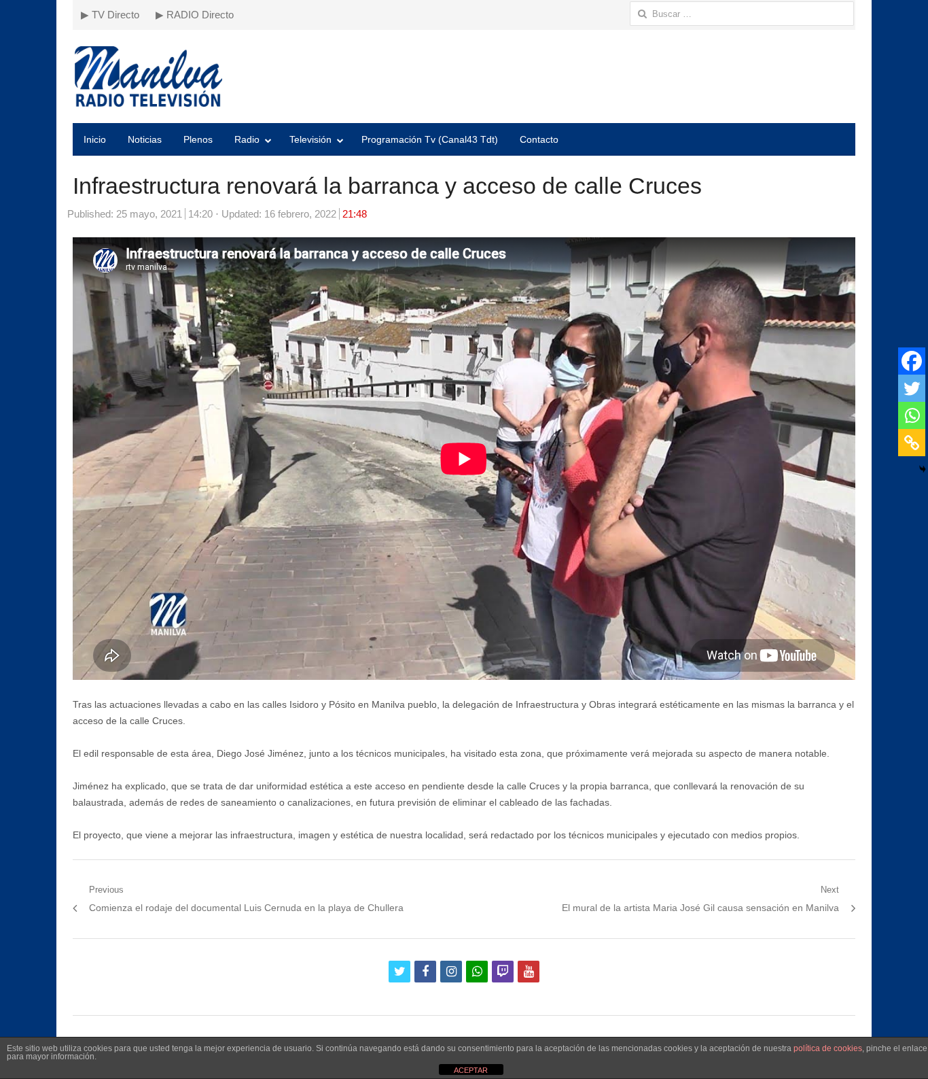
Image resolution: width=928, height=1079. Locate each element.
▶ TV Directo (110, 14)
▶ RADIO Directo (195, 14)
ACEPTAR (471, 1070)
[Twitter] (911, 388)
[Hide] (922, 469)
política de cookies (827, 1048)
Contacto (539, 139)
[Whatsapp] (911, 415)
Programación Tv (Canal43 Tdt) (429, 139)
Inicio (95, 139)
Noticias (145, 139)
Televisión (310, 139)
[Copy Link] (911, 442)
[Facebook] (911, 361)
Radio (247, 139)
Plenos (198, 139)
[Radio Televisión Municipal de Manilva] (464, 76)
